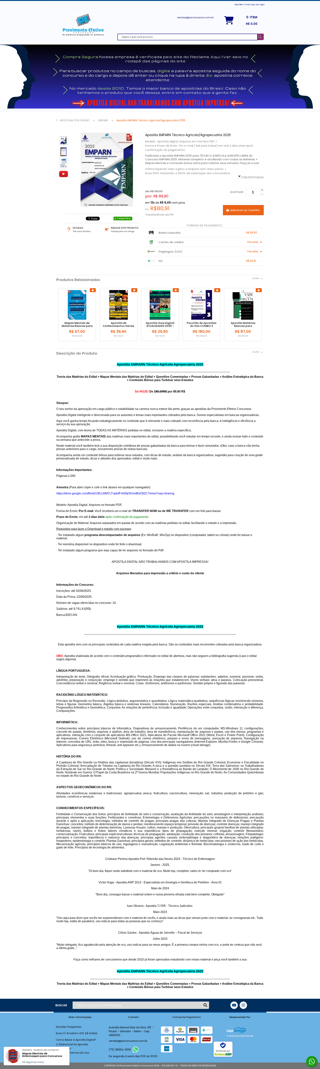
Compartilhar (124, 218)
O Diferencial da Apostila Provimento (72, 1046)
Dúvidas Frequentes (68, 1027)
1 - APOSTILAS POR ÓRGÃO (73, 120)
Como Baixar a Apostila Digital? (76, 1040)
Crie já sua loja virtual (240, 1036)
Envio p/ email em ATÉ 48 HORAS (76, 1033)
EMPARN (103, 120)
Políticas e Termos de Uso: (73, 1053)
